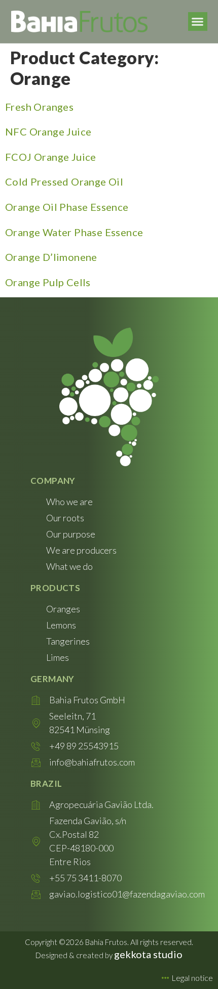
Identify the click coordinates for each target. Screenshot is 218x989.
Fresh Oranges (39, 107)
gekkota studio (148, 954)
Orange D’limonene (51, 257)
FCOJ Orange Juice (50, 157)
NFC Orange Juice (48, 131)
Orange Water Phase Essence (74, 232)
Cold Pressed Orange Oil (64, 181)
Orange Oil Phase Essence (67, 207)
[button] (197, 21)
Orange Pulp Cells (48, 282)
